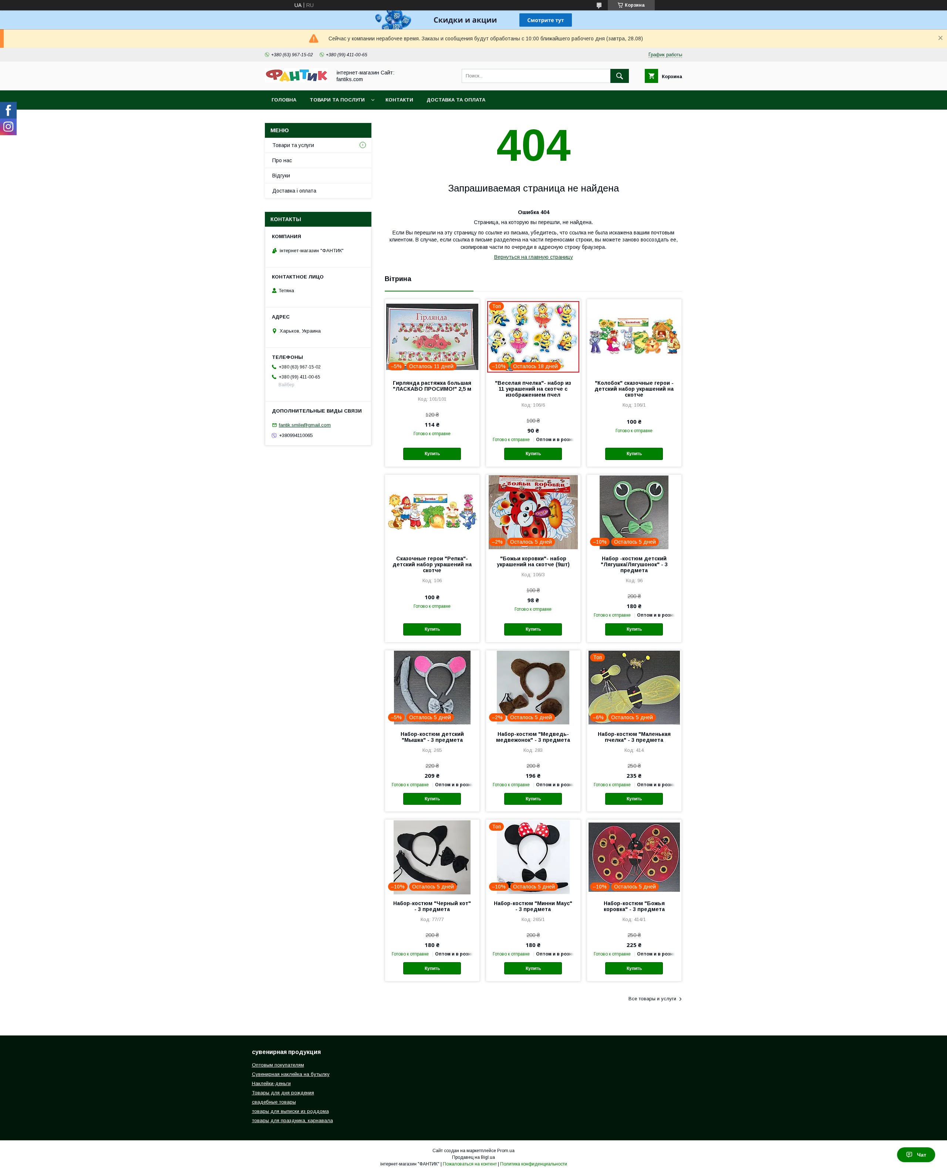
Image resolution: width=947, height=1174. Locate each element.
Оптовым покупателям (278, 1065)
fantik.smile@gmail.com (305, 425)
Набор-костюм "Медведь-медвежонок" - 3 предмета (533, 737)
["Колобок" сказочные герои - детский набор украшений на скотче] (634, 336)
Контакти (399, 100)
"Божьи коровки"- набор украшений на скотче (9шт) (533, 561)
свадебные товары (274, 1102)
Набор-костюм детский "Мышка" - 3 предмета (432, 737)
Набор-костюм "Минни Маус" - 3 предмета (533, 906)
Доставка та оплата (456, 100)
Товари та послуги (337, 100)
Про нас (282, 160)
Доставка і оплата (294, 191)
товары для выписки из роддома (290, 1111)
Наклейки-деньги (271, 1083)
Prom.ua (506, 1150)
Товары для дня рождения (283, 1092)
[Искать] (619, 76)
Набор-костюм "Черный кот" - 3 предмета (432, 906)
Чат (921, 1155)
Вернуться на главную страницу (533, 257)
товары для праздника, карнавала (292, 1120)
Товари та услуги (293, 145)
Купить (432, 453)
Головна (284, 100)
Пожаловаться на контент (470, 1164)
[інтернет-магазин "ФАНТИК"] (296, 81)
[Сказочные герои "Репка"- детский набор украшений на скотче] (432, 512)
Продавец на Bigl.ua (473, 1157)
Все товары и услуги (652, 998)
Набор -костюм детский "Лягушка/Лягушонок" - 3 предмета (634, 564)
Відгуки (281, 176)
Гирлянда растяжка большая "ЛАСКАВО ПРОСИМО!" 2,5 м (432, 386)
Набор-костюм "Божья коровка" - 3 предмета (634, 906)
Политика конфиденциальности (533, 1164)
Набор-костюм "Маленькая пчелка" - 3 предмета (634, 737)
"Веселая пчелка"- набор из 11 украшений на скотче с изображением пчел (533, 389)
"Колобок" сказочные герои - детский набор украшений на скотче (634, 389)
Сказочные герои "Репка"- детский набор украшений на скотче (432, 564)
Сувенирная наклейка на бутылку (291, 1074)
